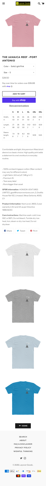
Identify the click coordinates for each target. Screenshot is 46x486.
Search (23, 437)
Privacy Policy (23, 447)
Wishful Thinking (23, 451)
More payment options (19, 106)
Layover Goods (26, 465)
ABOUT (23, 440)
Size (5, 72)
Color (6, 66)
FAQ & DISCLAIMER (23, 444)
